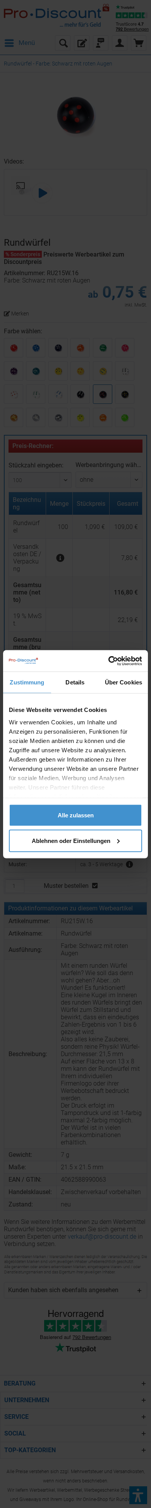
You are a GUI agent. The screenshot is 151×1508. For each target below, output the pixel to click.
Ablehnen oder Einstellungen (71, 840)
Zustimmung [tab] (27, 682)
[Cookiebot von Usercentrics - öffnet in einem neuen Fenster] (108, 661)
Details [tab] (74, 682)
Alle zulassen (76, 815)
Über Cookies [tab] (123, 682)
